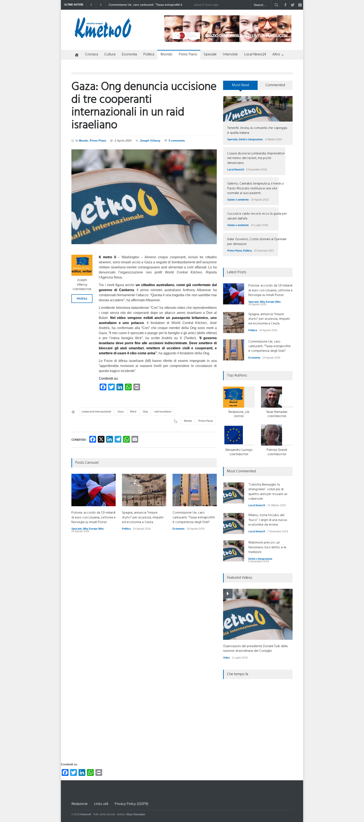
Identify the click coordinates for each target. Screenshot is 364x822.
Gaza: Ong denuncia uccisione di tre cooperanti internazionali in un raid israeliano (144, 106)
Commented (275, 85)
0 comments (177, 140)
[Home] (75, 55)
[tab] (240, 87)
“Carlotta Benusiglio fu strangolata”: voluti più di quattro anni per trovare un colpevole (267, 492)
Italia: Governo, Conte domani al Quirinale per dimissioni (256, 242)
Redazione (79, 804)
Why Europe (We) (93, 528)
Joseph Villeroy (150, 140)
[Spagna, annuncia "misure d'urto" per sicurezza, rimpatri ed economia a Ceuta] (144, 490)
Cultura (109, 54)
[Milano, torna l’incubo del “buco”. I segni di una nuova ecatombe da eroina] (233, 523)
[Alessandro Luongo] (239, 435)
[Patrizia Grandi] (277, 435)
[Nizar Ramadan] (277, 397)
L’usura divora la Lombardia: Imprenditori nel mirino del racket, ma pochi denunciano (256, 158)
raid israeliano (162, 411)
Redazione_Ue (239, 412)
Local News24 (255, 54)
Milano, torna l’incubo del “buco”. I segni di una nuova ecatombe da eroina (267, 520)
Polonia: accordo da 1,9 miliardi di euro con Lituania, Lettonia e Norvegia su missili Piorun (151, 5)
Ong (145, 411)
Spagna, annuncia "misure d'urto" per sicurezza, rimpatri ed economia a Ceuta (142, 517)
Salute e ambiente (238, 199)
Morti (133, 411)
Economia (129, 54)
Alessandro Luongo (239, 450)
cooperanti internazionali (96, 411)
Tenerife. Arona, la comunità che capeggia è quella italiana (257, 130)
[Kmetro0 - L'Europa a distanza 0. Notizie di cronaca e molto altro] (103, 36)
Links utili (101, 804)
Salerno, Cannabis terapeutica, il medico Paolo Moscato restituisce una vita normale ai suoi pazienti (255, 188)
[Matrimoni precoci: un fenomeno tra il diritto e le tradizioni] (233, 550)
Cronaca (91, 54)
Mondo (166, 54)
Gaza (121, 411)
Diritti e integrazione (251, 139)
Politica (148, 54)
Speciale (210, 54)
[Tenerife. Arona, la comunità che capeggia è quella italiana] (258, 109)
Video (226, 657)
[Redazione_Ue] (239, 397)
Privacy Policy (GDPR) (131, 804)
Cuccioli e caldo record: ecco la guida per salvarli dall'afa (257, 216)
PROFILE (82, 298)
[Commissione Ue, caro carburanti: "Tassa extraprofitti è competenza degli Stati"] (195, 490)
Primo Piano (188, 54)
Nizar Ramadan (276, 412)
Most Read (240, 85)
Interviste (230, 54)
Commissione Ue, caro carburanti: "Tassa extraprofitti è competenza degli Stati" (194, 517)
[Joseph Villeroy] (81, 265)
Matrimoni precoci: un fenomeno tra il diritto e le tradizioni (267, 547)
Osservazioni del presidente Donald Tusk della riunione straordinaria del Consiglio (255, 649)
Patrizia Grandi (277, 450)
